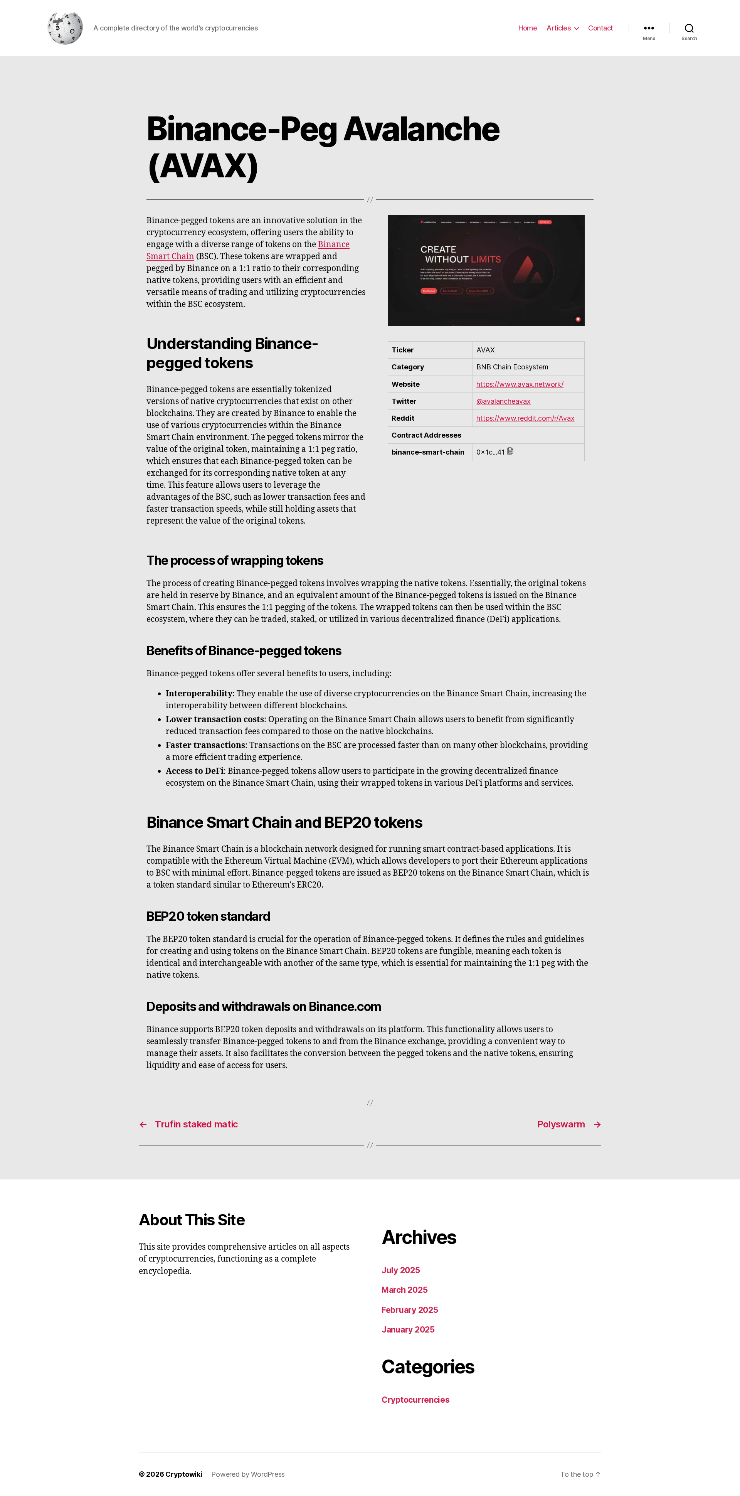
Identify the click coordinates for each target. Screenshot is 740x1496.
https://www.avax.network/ (519, 384)
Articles (559, 28)
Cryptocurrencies (416, 1400)
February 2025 (410, 1310)
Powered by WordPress (248, 1474)
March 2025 (404, 1290)
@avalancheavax (503, 401)
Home (527, 28)
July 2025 (401, 1270)
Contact (600, 28)
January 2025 (408, 1329)
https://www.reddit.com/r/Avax (525, 418)
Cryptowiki (183, 1474)
